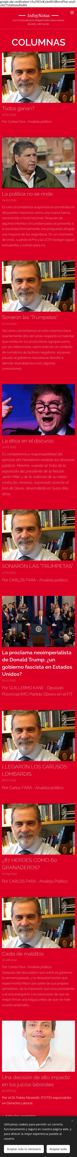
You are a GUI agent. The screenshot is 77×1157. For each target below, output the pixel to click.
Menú (72, 12)
